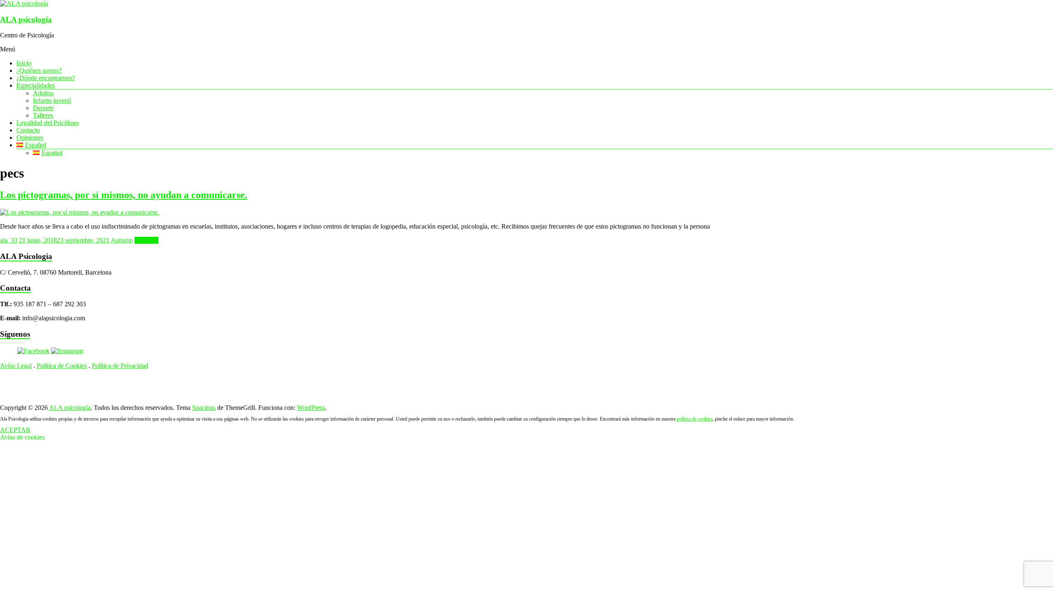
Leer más (146, 240)
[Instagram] (67, 350)
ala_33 (8, 240)
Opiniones (29, 137)
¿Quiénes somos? (39, 70)
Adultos (43, 93)
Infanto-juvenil (52, 100)
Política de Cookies (62, 365)
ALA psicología (26, 19)
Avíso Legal (16, 365)
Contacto (28, 130)
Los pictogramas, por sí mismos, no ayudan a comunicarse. (123, 195)
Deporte (43, 107)
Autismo (122, 240)
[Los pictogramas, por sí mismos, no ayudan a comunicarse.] (79, 212)
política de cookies (694, 419)
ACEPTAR (15, 429)
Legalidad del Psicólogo (47, 122)
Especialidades (35, 85)
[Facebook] (33, 350)
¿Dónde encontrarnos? (45, 77)
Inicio (23, 63)
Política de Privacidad (120, 365)
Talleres (43, 115)
